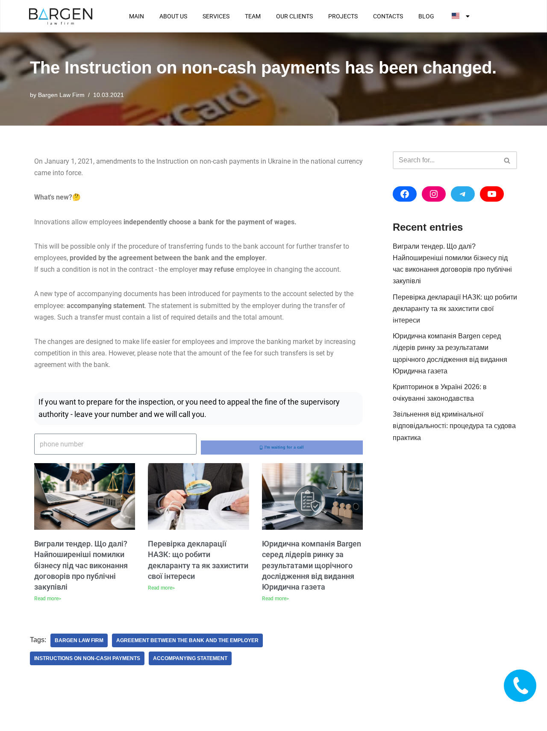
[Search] (507, 160)
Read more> (47, 599)
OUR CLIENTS (294, 16)
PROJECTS (343, 16)
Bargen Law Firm (61, 94)
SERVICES (216, 16)
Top (526, 710)
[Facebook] (405, 194)
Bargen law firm (79, 640)
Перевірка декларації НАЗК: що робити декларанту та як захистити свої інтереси (455, 309)
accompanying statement (190, 658)
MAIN (136, 16)
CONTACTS (388, 16)
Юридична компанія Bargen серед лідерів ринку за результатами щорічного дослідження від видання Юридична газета (311, 565)
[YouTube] (492, 194)
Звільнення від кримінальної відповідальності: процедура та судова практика (454, 426)
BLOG (426, 16)
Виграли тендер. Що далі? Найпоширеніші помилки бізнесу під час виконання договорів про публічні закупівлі (81, 565)
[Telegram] (463, 194)
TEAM (253, 16)
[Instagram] (434, 194)
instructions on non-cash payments (87, 658)
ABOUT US (173, 16)
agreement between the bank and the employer (187, 640)
